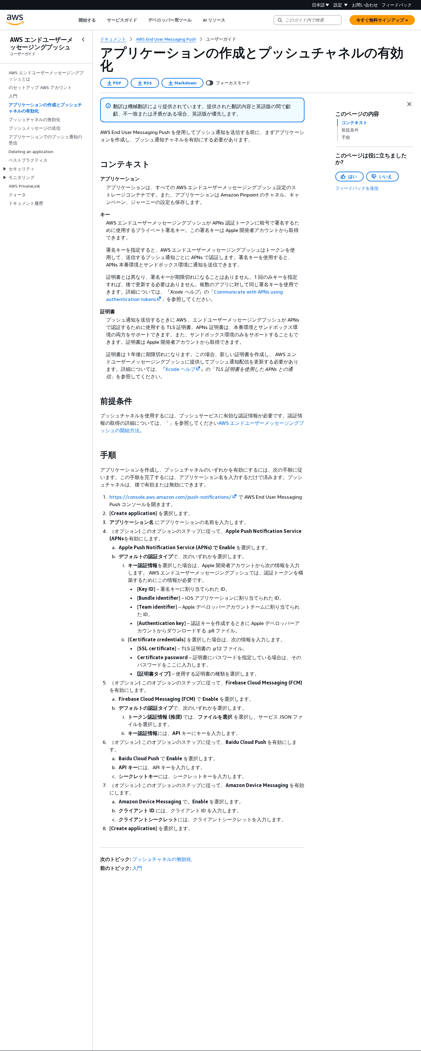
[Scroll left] (74, 20)
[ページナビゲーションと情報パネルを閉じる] (409, 104)
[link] (221, 39)
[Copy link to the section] (95, 164)
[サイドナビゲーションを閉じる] (83, 39)
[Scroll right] (230, 20)
